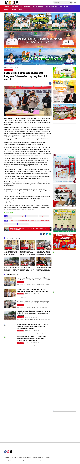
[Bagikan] (50, 83)
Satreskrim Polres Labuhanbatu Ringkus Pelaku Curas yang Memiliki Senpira (30, 220)
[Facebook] (41, 234)
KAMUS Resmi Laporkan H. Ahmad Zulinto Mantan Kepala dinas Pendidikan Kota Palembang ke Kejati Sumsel (43, 269)
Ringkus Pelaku (44, 216)
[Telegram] (47, 234)
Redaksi (48, 457)
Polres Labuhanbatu (33, 216)
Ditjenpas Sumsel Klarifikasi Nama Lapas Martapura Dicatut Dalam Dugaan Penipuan (27, 252)
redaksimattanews (12, 82)
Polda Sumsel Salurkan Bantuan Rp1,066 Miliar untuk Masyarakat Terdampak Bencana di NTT (11, 252)
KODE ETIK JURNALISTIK (25, 457)
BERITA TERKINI (8, 248)
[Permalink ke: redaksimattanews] (6, 83)
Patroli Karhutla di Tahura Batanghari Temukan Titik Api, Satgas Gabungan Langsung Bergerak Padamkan (11, 269)
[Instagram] (8, 451)
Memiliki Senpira (20, 216)
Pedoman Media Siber (10, 457)
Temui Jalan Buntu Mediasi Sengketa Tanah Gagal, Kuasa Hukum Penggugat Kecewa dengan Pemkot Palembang (27, 269)
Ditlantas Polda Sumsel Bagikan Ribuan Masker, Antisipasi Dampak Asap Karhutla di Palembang (43, 252)
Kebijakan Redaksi (38, 457)
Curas (11, 216)
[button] (70, 2)
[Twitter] (44, 234)
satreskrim (9, 218)
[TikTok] (11, 451)
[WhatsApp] (50, 234)
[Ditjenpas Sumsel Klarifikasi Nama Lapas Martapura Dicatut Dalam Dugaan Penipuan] (27, 245)
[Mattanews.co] (12, 2)
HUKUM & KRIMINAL (8, 69)
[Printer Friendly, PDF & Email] (8, 212)
